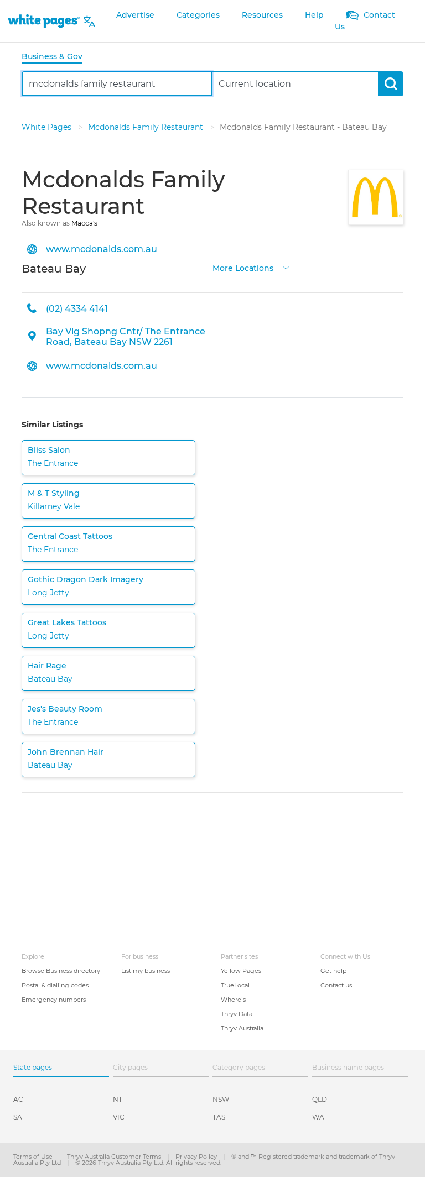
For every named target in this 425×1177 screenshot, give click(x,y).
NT (117, 1099)
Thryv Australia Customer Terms (115, 1156)
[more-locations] (286, 267)
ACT (20, 1099)
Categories (198, 15)
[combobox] (117, 84)
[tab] (56, 57)
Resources (262, 15)
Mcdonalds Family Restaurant (146, 127)
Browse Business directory (61, 971)
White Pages (48, 127)
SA (17, 1117)
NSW (220, 1099)
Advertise (135, 15)
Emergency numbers (54, 999)
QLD (319, 1099)
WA (318, 1117)
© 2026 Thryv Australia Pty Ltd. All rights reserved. (148, 1162)
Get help (333, 971)
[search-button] (390, 84)
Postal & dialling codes (55, 985)
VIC (119, 1117)
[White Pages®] (44, 21)
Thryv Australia (242, 1028)
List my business (145, 971)
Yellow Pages (241, 971)
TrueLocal (235, 985)
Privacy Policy (197, 1156)
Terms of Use (33, 1156)
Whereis (233, 999)
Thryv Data (236, 1014)
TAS (218, 1117)
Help (314, 15)
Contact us (336, 985)
